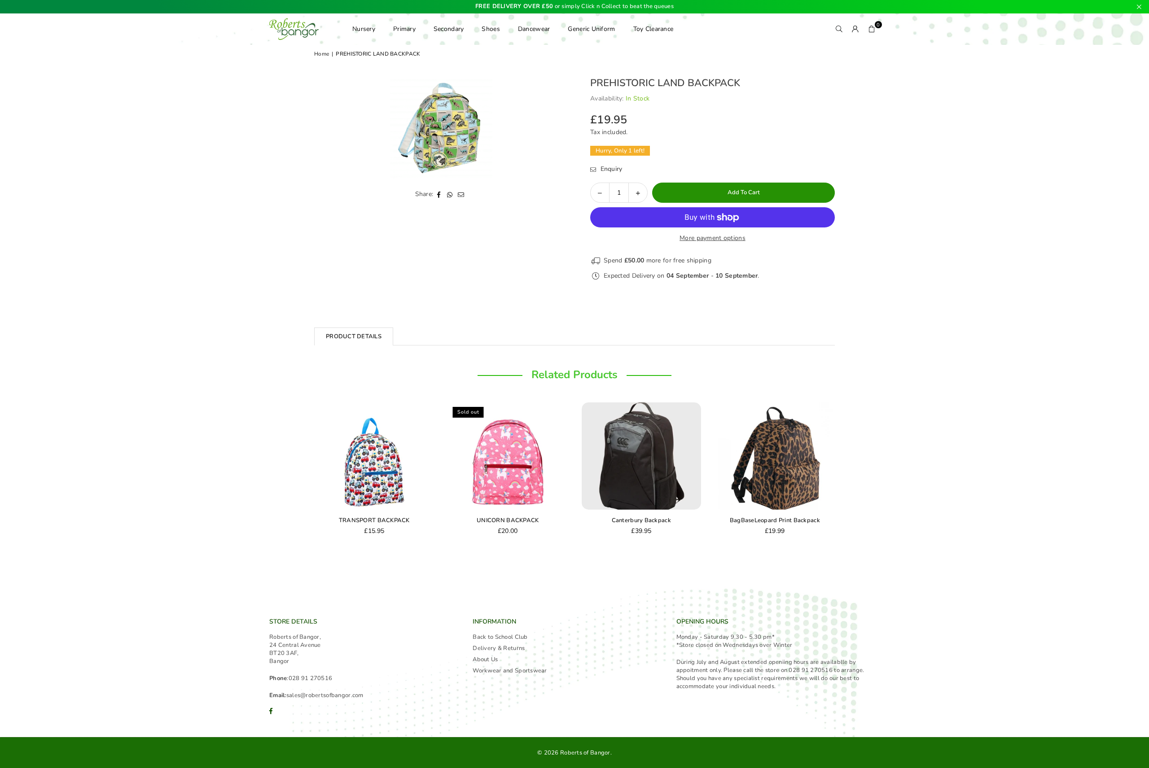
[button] (872, 29)
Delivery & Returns (499, 648)
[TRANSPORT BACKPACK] (374, 456)
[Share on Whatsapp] (450, 194)
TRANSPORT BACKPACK (374, 520)
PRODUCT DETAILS (354, 336)
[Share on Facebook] (438, 194)
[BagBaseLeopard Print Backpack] (775, 456)
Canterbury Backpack (641, 520)
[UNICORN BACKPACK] (508, 456)
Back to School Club (500, 637)
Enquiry (610, 169)
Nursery (363, 29)
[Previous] (305, 474)
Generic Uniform (591, 29)
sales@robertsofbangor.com (325, 695)
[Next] (844, 474)
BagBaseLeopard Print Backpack (775, 520)
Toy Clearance (653, 29)
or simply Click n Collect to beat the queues (574, 6)
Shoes (491, 29)
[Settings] (855, 29)
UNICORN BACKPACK (508, 520)
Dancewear (534, 29)
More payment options (713, 238)
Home (321, 53)
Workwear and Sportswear (510, 671)
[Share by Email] (461, 194)
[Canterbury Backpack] (641, 456)
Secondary (449, 29)
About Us (485, 659)
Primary (404, 29)
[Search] (839, 29)
